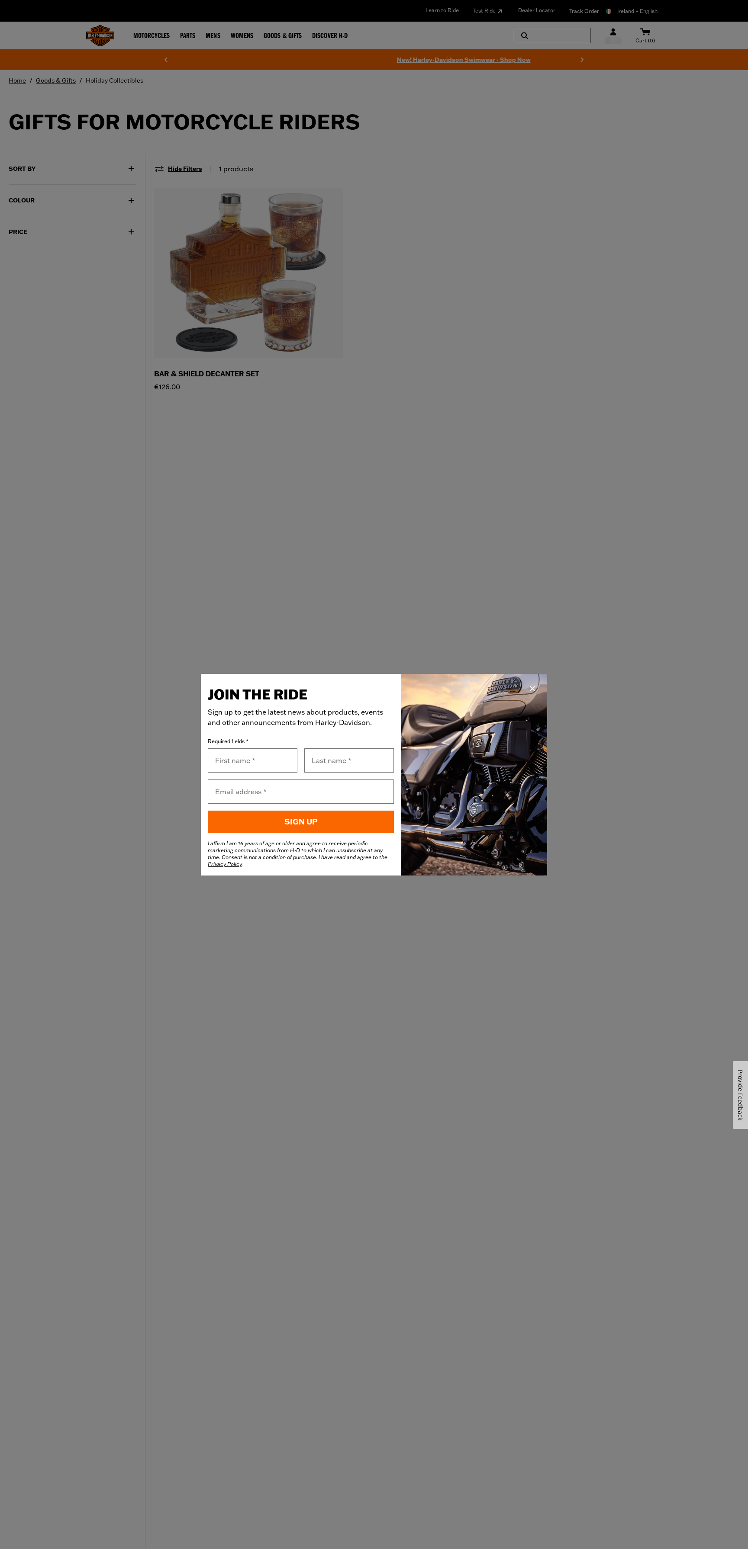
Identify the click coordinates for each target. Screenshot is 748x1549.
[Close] (532, 688)
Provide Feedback (740, 1095)
